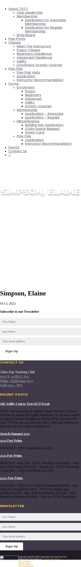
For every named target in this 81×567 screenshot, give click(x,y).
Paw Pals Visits (28, 72)
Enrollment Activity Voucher (40, 65)
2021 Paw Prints (11, 456)
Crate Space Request (42, 128)
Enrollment (26, 87)
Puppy (30, 91)
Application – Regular (42, 117)
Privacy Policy (24, 563)
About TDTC (18, 8)
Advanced (33, 98)
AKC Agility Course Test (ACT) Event (25, 404)
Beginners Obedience (34, 53)
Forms (13, 83)
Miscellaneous (28, 121)
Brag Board (26, 35)
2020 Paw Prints (11, 478)
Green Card (34, 132)
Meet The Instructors (34, 46)
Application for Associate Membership (45, 22)
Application (26, 76)
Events (13, 147)
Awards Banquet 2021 (15, 434)
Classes (14, 42)
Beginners (33, 95)
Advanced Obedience (34, 57)
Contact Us (17, 151)
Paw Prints (16, 38)
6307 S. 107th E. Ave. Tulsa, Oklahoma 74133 (16, 378)
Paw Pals (15, 68)
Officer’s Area (24, 561)
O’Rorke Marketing (51, 559)
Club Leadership (30, 12)
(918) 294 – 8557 (11, 385)
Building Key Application (44, 125)
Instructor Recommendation (40, 80)
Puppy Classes (28, 50)
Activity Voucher (38, 106)
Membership (27, 16)
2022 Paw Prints (11, 441)
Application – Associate (44, 113)
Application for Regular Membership (44, 29)
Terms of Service (26, 566)
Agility (21, 61)
